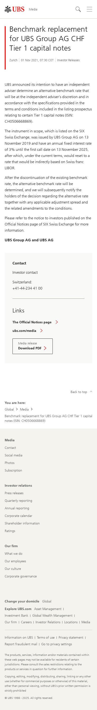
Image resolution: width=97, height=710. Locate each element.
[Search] (78, 9)
